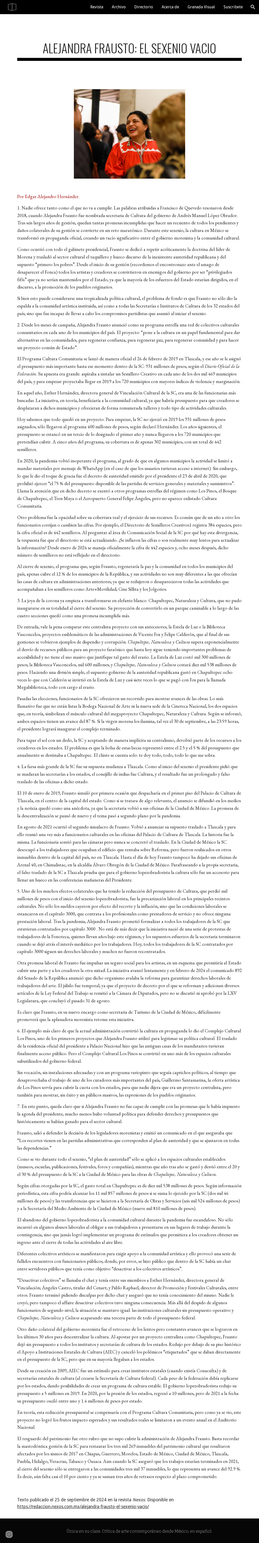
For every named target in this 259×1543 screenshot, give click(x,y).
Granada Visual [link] (201, 7)
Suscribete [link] (233, 7)
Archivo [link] (119, 7)
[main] (129, 48)
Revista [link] (96, 7)
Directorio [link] (143, 7)
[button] (253, 7)
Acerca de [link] (170, 7)
